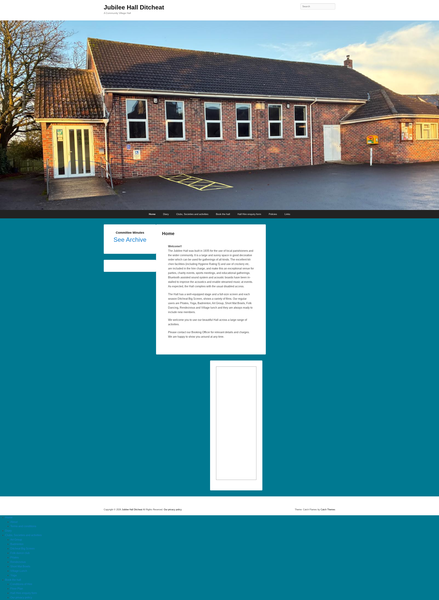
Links (287, 214)
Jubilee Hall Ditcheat (134, 7)
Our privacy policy (173, 509)
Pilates (14, 557)
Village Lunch (18, 570)
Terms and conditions (23, 526)
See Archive (130, 239)
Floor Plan (16, 588)
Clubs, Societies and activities (192, 214)
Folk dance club (20, 553)
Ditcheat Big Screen (22, 548)
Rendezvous (18, 561)
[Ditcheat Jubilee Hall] (219, 115)
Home (152, 214)
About (13, 521)
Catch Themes (328, 509)
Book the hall (223, 214)
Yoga (13, 575)
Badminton (16, 544)
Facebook (332, 14)
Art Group (16, 539)
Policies (273, 214)
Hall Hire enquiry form (249, 214)
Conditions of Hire (21, 584)
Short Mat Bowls (20, 566)
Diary (166, 214)
